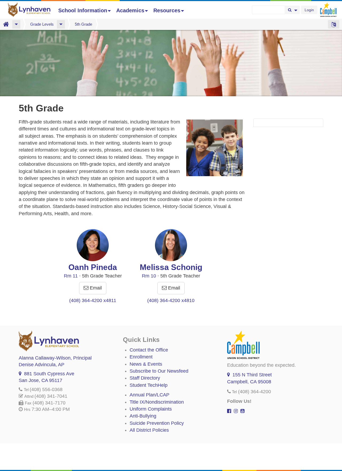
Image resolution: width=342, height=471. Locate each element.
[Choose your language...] (333, 24)
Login (309, 10)
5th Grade (83, 24)
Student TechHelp (149, 385)
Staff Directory (145, 378)
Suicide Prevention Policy (157, 423)
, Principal (55, 358)
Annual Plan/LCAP (149, 394)
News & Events (146, 364)
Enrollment (141, 357)
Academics (130, 10)
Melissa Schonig (171, 267)
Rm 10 (149, 276)
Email (95, 288)
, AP (41, 364)
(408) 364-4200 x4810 (171, 300)
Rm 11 (71, 276)
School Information (82, 10)
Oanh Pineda (92, 267)
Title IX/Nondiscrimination (157, 402)
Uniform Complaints (151, 409)
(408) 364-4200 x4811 (92, 300)
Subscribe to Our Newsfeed (159, 371)
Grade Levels (42, 24)
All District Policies (149, 430)
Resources (166, 10)
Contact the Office (149, 350)
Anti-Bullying (143, 416)
